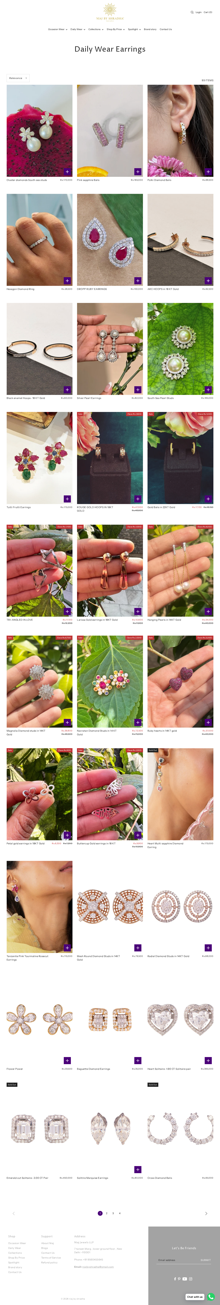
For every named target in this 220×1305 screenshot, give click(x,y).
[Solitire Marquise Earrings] (110, 1129)
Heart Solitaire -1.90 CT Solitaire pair (169, 1068)
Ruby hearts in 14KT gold (162, 730)
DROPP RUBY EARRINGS (92, 289)
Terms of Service (51, 1257)
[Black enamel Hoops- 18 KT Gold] (39, 349)
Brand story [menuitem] (150, 29)
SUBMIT (206, 1260)
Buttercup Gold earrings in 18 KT (96, 843)
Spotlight (13, 1262)
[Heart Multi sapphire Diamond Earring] (180, 794)
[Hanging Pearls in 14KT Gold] (180, 571)
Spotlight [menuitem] (133, 29)
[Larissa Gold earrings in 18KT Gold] (110, 571)
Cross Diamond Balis (160, 1177)
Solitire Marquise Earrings (92, 1177)
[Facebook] (175, 1279)
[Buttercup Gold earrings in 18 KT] (110, 794)
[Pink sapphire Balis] (110, 131)
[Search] (192, 12)
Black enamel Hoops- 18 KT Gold (26, 398)
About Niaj (47, 1243)
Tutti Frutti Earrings (19, 507)
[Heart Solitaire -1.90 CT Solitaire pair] (180, 1020)
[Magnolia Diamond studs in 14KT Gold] (39, 682)
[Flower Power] (39, 1020)
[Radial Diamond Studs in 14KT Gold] (180, 907)
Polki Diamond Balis (159, 180)
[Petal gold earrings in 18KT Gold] (39, 794)
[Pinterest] (179, 1279)
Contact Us (15, 1272)
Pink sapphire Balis (88, 180)
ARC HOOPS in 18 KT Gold (163, 289)
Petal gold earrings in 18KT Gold (26, 843)
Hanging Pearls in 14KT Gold (164, 619)
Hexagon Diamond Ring (20, 289)
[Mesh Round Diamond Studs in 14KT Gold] (110, 907)
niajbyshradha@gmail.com (98, 1266)
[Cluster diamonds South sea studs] (39, 131)
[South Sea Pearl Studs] (180, 349)
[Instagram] (190, 1279)
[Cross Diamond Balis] (180, 1129)
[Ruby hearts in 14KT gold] (180, 682)
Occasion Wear (56, 29)
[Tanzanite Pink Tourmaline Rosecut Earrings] (39, 907)
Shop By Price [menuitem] (114, 29)
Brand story (15, 1267)
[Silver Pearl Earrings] (110, 349)
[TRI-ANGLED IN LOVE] (39, 571)
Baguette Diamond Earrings (93, 1068)
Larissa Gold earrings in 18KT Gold (97, 619)
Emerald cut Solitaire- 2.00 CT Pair (27, 1177)
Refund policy (49, 1262)
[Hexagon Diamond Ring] (39, 240)
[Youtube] (184, 1279)
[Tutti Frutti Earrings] (39, 458)
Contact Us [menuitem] (166, 29)
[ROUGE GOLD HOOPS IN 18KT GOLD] (110, 458)
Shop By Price (16, 1257)
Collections (94, 29)
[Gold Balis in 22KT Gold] (180, 458)
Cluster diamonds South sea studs (27, 180)
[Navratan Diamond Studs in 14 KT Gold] (110, 682)
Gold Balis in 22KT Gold (161, 507)
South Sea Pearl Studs (161, 398)
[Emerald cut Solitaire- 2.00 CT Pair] (39, 1129)
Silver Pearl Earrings (89, 398)
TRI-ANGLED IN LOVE (20, 619)
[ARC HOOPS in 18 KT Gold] (180, 240)
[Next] (206, 1213)
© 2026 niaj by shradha (73, 1298)
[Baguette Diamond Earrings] (110, 1020)
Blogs (44, 1248)
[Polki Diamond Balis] (180, 131)
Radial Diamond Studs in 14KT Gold (168, 956)
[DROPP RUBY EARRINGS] (110, 240)
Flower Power (15, 1068)
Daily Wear (77, 29)
